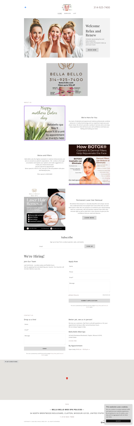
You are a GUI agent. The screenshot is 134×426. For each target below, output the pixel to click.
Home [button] (67, 404)
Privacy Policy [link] (98, 305)
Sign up (90, 246)
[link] (25, 7)
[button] (69, 295)
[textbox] (61, 246)
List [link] (74, 13)
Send (45, 348)
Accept (118, 421)
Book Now (92, 50)
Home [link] (60, 13)
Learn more (89, 218)
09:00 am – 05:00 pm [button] (82, 349)
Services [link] (67, 13)
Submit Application (89, 300)
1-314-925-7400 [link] (67, 417)
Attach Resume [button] (74, 295)
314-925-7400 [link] (102, 7)
